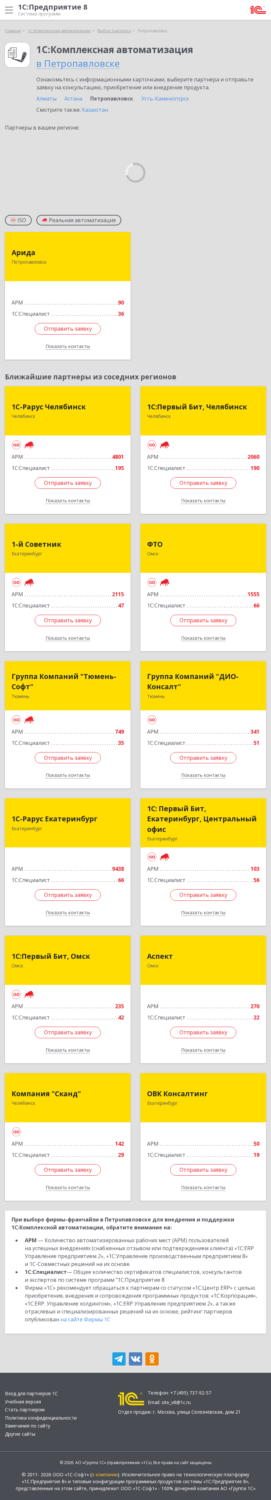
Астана (73, 98)
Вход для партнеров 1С (31, 1393)
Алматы (46, 98)
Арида (23, 252)
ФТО (155, 544)
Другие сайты (20, 1434)
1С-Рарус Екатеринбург (54, 818)
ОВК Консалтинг (177, 1093)
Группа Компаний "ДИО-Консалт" (193, 681)
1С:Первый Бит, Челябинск (197, 406)
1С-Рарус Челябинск (49, 406)
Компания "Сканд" (46, 1093)
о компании (105, 1474)
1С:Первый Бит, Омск (51, 956)
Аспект (160, 956)
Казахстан (95, 109)
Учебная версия (23, 1401)
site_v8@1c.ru (176, 1402)
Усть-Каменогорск (165, 98)
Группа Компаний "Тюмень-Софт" (64, 681)
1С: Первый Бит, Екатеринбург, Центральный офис (202, 819)
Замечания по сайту (27, 1426)
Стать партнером (25, 1409)
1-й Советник (36, 544)
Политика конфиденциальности (41, 1418)
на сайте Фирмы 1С (85, 1319)
